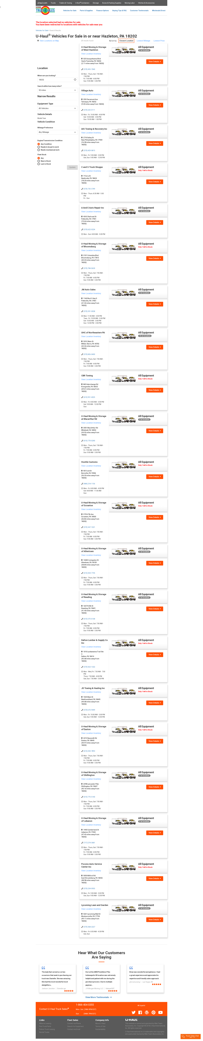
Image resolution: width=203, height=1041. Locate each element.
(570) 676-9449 (89, 710)
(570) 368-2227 (89, 927)
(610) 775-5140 (89, 797)
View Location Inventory (91, 54)
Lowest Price (159, 41)
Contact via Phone (74, 1023)
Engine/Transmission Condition (49, 140)
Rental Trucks (44, 1032)
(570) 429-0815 (89, 150)
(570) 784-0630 (89, 268)
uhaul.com (42, 3)
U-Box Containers (82, 3)
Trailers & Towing (65, 3)
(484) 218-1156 (89, 484)
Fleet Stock (41, 155)
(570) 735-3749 (89, 189)
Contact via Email (73, 1029)
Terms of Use (100, 1026)
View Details (154, 61)
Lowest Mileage (143, 41)
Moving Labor (130, 3)
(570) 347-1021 (89, 527)
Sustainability (100, 1029)
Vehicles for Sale (69, 10)
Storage (96, 3)
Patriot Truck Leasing (47, 1029)
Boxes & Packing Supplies (111, 3)
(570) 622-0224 (89, 229)
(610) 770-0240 (89, 441)
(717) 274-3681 (89, 843)
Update (72, 167)
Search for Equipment (75, 1026)
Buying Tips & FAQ (119, 10)
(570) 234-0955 (89, 888)
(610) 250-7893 (89, 751)
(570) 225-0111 (89, 110)
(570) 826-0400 (89, 354)
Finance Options (102, 10)
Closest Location (126, 41)
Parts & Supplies (86, 10)
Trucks (53, 3)
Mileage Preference (45, 128)
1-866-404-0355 (85, 1004)
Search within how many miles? (49, 86)
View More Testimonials (97, 997)
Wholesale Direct (158, 10)
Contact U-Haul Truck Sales (54, 1009)
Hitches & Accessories (146, 3)
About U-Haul (100, 1023)
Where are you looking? (46, 76)
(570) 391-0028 (89, 311)
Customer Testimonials (139, 10)
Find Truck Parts (45, 1026)
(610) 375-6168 (89, 619)
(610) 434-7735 (89, 573)
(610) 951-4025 (89, 397)
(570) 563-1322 (89, 667)
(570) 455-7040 (89, 69)
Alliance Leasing (45, 1023)
